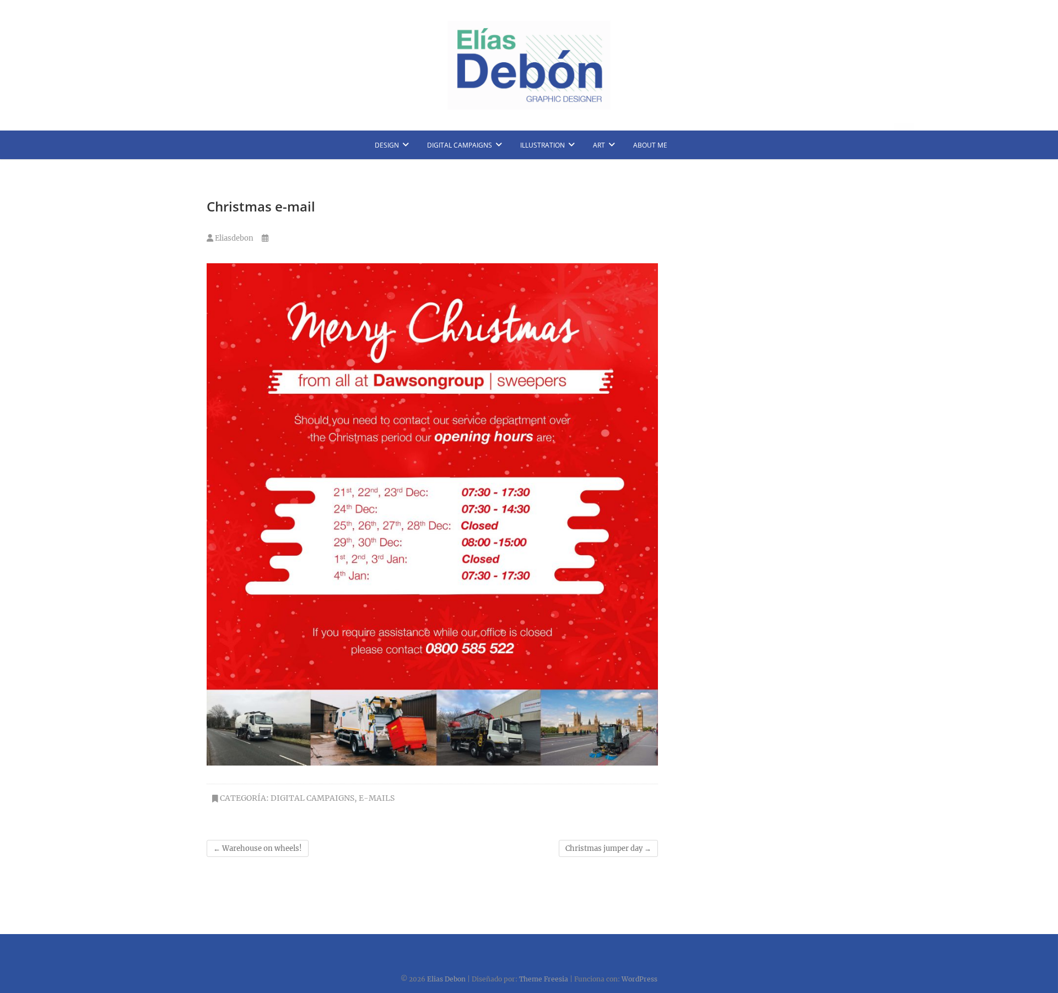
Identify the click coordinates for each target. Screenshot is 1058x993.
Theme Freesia (543, 979)
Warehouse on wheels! (257, 848)
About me (650, 145)
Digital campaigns (459, 145)
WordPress (639, 979)
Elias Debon (446, 979)
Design (387, 145)
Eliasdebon (233, 238)
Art (599, 145)
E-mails (377, 798)
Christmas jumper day (608, 848)
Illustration (542, 145)
